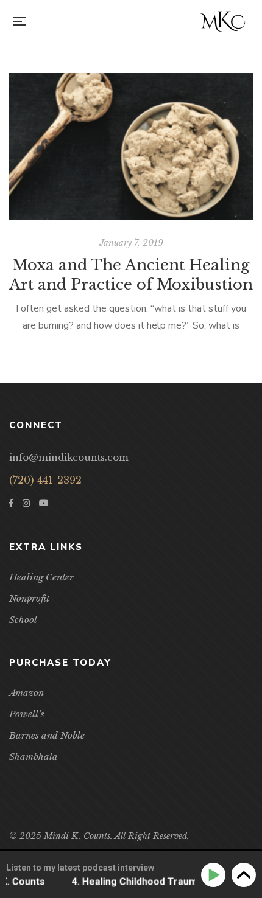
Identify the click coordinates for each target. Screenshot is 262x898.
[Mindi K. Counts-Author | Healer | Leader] (222, 21)
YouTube (44, 503)
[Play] (215, 875)
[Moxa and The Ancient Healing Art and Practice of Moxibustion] (131, 146)
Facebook (11, 503)
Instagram (26, 503)
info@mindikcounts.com (69, 457)
